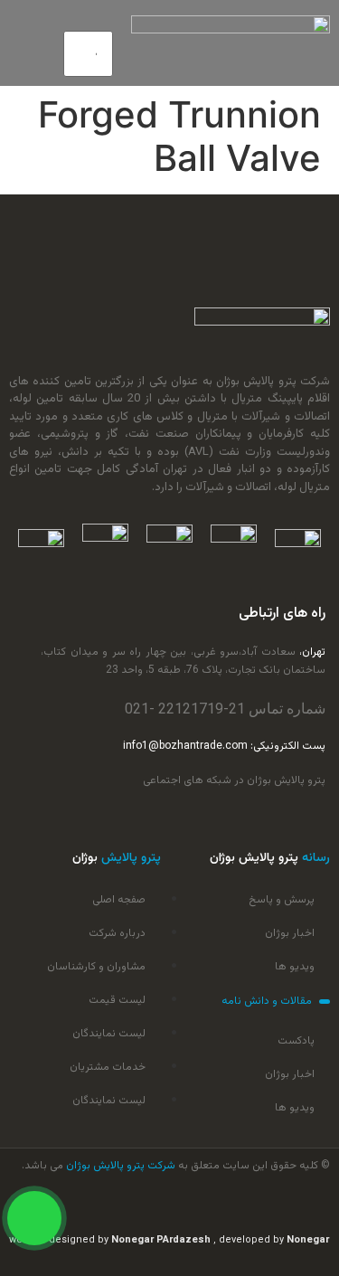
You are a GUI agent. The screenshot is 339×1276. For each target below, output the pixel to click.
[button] (88, 20)
